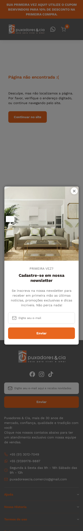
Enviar (41, 333)
